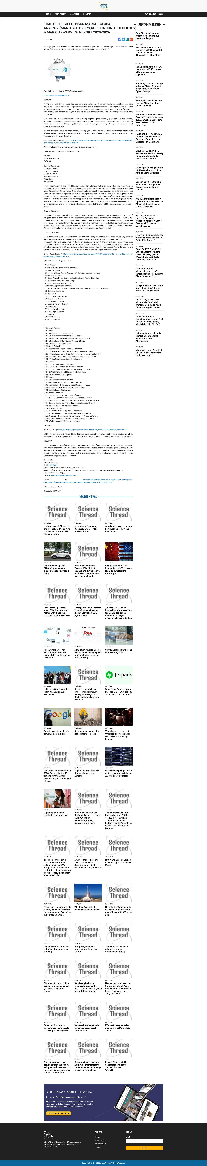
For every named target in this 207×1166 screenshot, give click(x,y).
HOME (48, 14)
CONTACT (87, 14)
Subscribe (144, 1148)
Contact (98, 1147)
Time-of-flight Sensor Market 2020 (57, 95)
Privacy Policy (100, 1140)
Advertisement (100, 1144)
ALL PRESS (74, 14)
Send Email (53, 465)
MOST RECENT (60, 14)
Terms (97, 1137)
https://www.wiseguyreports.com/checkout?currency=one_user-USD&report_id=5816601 (92, 430)
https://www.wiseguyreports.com (63, 475)
